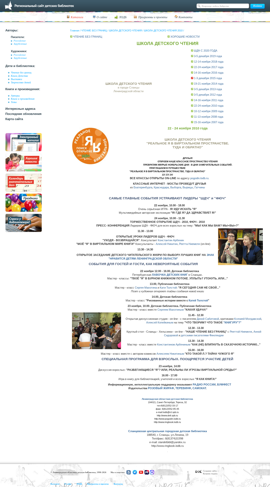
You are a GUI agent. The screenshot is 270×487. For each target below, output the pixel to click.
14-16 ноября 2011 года (208, 100)
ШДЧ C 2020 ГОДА (205, 50)
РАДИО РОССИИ (204, 384)
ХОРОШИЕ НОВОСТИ (185, 36)
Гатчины (200, 187)
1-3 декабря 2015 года (208, 78)
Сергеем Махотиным (170, 309)
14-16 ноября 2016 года (208, 72)
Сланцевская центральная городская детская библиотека (167, 431)
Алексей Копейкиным (159, 322)
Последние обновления (23, 114)
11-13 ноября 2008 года (208, 116)
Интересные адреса (20, 109)
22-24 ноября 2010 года (208, 105)
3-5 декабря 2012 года (208, 94)
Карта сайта (14, 119)
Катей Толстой (198, 300)
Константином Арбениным (173, 344)
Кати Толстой (168, 287)
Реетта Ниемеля (189, 243)
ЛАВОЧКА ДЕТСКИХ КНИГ (170, 274)
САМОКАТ (199, 388)
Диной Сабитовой (208, 318)
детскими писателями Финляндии (202, 335)
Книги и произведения (23, 98)
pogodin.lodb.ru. (199, 178)
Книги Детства (19, 75)
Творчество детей (21, 82)
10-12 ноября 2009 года (208, 111)
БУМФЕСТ (224, 384)
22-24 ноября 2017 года (208, 67)
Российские (20, 40)
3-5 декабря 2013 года (208, 89)
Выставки (16, 79)
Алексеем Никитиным (170, 353)
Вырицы (188, 187)
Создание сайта (210, 471)
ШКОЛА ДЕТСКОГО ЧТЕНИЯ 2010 (163, 30)
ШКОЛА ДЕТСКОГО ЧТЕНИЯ (125, 30)
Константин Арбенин (171, 240)
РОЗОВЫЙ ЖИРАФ (161, 388)
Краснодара (161, 187)
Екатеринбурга (143, 187)
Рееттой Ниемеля (241, 331)
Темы (14, 102)
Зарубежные (20, 44)
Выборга (175, 187)
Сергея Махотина (146, 287)
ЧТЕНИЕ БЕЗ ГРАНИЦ (94, 30)
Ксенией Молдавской (247, 318)
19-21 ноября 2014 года (208, 83)
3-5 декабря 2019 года (208, 56)
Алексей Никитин (167, 243)
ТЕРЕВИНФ (183, 388)
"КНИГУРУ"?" (232, 322)
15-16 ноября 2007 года (208, 122)
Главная (74, 30)
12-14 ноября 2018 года (208, 61)
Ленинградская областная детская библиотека (167, 399)
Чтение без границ (21, 72)
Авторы (15, 95)
